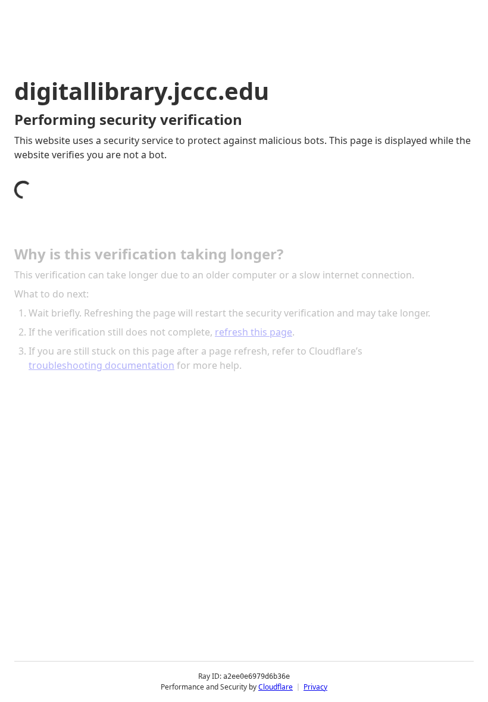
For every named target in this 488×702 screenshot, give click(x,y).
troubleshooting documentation (101, 365)
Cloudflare (275, 687)
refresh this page (253, 332)
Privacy (315, 687)
